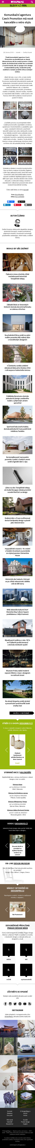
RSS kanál (10, 1120)
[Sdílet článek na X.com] (21, 201)
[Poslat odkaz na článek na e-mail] (28, 205)
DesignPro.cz (17, 890)
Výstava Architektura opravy (18, 793)
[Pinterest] (20, 1004)
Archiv (25, 1115)
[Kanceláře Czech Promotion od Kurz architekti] (17, 37)
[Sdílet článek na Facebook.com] (11, 201)
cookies (11, 1139)
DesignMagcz (9, 1016)
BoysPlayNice (19, 194)
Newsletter (9, 1124)
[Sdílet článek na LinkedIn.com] (7, 205)
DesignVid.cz (21, 823)
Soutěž (25, 1120)
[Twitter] (15, 1004)
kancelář (26, 190)
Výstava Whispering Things (17, 802)
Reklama (9, 1113)
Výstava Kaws (17, 784)
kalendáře (25, 772)
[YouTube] (25, 1004)
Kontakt (9, 1111)
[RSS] (30, 1004)
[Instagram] (10, 1004)
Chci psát (10, 1115)
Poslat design (25, 1122)
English (25, 1124)
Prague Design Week (17, 928)
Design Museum (22, 863)
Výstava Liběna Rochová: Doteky (18, 810)
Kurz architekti (19, 196)
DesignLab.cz (21, 1145)
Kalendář (9, 1122)
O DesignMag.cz (25, 1111)
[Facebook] (5, 1004)
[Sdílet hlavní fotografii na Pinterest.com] (17, 205)
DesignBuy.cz (26, 723)
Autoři (25, 1113)
